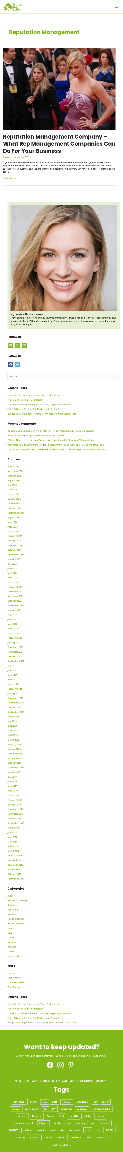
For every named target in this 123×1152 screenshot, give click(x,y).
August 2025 (14, 480)
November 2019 (16, 758)
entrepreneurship (101, 1108)
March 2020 (13, 739)
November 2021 (16, 651)
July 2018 (12, 832)
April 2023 (13, 577)
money (13, 1130)
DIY (54, 1109)
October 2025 (14, 475)
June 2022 (12, 619)
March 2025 (13, 494)
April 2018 (13, 846)
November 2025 (16, 471)
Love (10, 932)
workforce (101, 1137)
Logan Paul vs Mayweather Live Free (26, 449)
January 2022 (14, 642)
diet (45, 1109)
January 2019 (14, 804)
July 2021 (12, 665)
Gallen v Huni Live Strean (20, 440)
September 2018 (16, 823)
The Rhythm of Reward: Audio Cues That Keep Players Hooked (39, 404)
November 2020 (16, 702)
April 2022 (13, 628)
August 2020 (14, 716)
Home (11, 928)
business (82, 1101)
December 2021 (15, 647)
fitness (50, 1116)
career (105, 1101)
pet (53, 1129)
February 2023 (15, 586)
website (60, 1137)
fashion (22, 1116)
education (66, 1108)
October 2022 (14, 600)
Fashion (11, 914)
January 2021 (14, 693)
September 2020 (16, 712)
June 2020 (12, 725)
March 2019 (13, 795)
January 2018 (14, 860)
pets (62, 1130)
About (18, 1080)
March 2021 (13, 684)
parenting (41, 1130)
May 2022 (12, 623)
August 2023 (14, 559)
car (95, 1101)
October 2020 (14, 707)
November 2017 (16, 869)
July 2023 (12, 563)
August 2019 (14, 772)
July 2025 (12, 485)
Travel (11, 951)
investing (57, 1123)
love (93, 1123)
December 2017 (15, 864)
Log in (11, 973)
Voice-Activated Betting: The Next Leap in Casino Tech (35, 409)
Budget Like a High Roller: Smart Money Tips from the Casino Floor (42, 413)
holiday (87, 1116)
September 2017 (16, 878)
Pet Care (12, 946)
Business (7, 157)
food (61, 1116)
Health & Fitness (16, 918)
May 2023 (12, 572)
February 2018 (15, 855)
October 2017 (14, 874)
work (89, 1137)
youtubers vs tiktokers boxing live (25, 444)
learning (80, 1122)
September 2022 (16, 605)
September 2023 (16, 554)
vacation (34, 1137)
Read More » (9, 178)
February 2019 (15, 800)
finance (36, 1116)
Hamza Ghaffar (15, 435)
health (74, 1116)
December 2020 (15, 698)
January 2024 (14, 540)
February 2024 (15, 535)
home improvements (23, 1123)
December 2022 (15, 591)
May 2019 (12, 786)
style (87, 1130)
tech (98, 1130)
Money (11, 937)
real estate (74, 1130)
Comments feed (16, 982)
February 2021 (15, 688)
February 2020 (15, 744)
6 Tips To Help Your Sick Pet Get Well (45, 435)
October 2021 (14, 656)
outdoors (27, 1130)
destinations (31, 1108)
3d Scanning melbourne (20, 430)
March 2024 (13, 531)
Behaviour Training (17, 900)
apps (44, 1102)
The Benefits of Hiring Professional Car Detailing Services (65, 430)
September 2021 (16, 661)
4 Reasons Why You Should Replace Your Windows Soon (65, 440)
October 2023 (14, 549)
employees (82, 1109)
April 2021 (13, 679)
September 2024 (16, 512)
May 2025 (12, 489)
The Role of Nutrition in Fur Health (25, 399)
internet (43, 1123)
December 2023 (15, 545)
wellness (75, 1137)
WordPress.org (15, 987)
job (69, 1123)
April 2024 (13, 526)
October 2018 (14, 818)
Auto (10, 895)
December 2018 (15, 809)
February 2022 (15, 637)
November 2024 (16, 503)
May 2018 (12, 841)
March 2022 (13, 633)
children (15, 1109)
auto (54, 1101)
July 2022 (12, 614)
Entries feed (14, 977)
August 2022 (14, 610)
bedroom (66, 1102)
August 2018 (14, 827)
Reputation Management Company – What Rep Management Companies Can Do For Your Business (59, 144)
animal (33, 1101)
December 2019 (15, 753)
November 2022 (16, 596)
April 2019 (13, 790)
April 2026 (13, 466)
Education (13, 909)
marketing (105, 1123)
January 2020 (14, 749)
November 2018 (16, 813)
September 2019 (16, 767)
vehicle (48, 1137)
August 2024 (14, 517)
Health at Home (16, 923)
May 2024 (12, 522)
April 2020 (13, 735)
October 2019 (14, 762)
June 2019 (12, 781)
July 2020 (12, 721)
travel (109, 1130)
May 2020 (12, 730)
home (100, 1116)
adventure (19, 1102)
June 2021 (12, 670)
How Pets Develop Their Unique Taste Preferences (33, 395)
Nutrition (12, 942)
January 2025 (14, 498)
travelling (20, 1137)
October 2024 (14, 508)
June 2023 (12, 568)
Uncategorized (15, 956)
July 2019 (12, 776)
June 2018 (12, 837)
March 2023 (13, 582)
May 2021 (12, 675)
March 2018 (13, 850)
